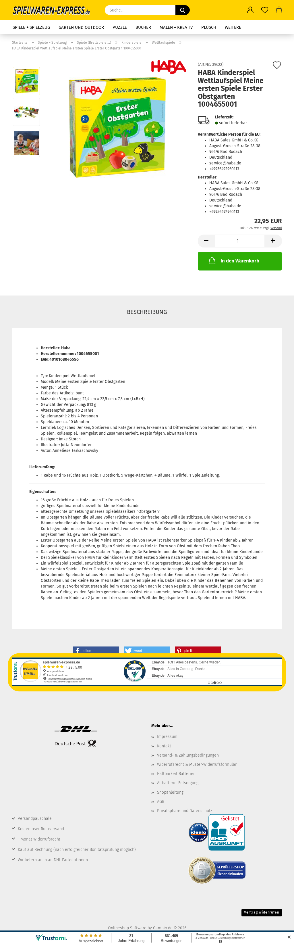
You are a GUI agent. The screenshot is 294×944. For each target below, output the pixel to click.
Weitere (233, 27)
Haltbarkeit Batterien (176, 773)
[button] (250, 10)
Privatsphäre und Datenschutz (184, 810)
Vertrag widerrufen (261, 912)
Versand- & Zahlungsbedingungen (188, 755)
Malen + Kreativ (176, 27)
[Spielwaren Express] (54, 10)
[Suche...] (182, 10)
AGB (160, 801)
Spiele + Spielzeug (31, 27)
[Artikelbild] (117, 127)
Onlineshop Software (127, 928)
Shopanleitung (170, 792)
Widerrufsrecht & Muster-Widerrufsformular (197, 764)
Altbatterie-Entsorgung (177, 782)
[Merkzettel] (265, 10)
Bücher (143, 27)
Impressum (167, 736)
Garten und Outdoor (81, 27)
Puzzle (120, 27)
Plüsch (208, 27)
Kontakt (164, 746)
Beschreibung (147, 311)
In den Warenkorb (239, 261)
